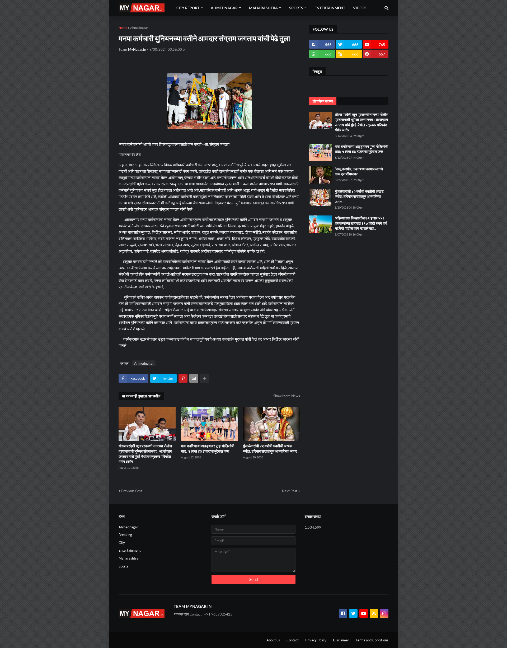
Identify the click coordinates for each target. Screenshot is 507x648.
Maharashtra (128, 558)
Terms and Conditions (372, 640)
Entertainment (130, 550)
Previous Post (131, 491)
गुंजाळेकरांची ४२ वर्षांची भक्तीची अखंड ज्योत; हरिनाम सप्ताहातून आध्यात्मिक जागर (270, 448)
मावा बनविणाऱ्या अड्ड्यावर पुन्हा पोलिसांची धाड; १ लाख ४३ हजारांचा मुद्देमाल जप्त (207, 448)
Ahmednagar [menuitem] (224, 8)
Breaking (125, 535)
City (122, 543)
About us (273, 640)
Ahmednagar (139, 28)
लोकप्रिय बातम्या (323, 101)
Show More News (286, 396)
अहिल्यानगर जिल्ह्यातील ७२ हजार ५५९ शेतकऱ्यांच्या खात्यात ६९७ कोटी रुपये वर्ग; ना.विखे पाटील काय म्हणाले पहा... (361, 223)
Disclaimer (341, 640)
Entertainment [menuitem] (329, 8)
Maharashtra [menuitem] (263, 8)
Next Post (289, 491)
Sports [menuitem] (296, 8)
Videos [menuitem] (360, 8)
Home (123, 28)
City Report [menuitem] (187, 8)
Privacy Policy (315, 640)
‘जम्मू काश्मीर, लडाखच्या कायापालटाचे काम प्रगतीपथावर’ (359, 171)
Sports (123, 566)
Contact (293, 640)
